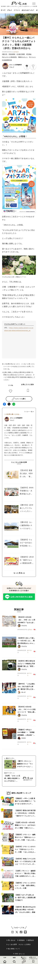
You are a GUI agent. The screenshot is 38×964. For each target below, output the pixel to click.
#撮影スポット (23, 57)
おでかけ (16, 51)
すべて (3, 10)
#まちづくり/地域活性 (9, 57)
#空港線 (28, 54)
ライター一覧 (28, 411)
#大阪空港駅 (21, 54)
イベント (17, 10)
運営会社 (31, 940)
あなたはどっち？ (28, 10)
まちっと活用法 (25, 944)
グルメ (9, 10)
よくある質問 (12, 944)
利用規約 (22, 940)
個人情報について (14, 949)
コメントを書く (20, 399)
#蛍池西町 (12, 54)
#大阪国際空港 (7, 60)
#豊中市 (4, 54)
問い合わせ (11, 940)
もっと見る (18, 573)
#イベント (32, 57)
